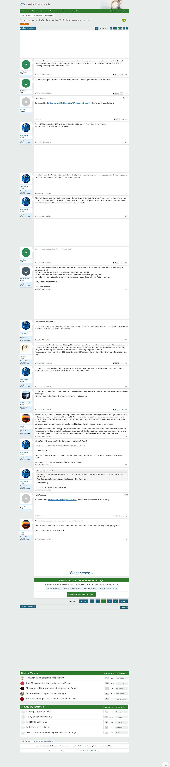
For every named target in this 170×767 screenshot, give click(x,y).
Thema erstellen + (61, 11)
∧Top (165, 764)
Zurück (83, 601)
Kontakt (58, 751)
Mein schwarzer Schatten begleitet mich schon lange (51, 732)
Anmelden (123, 11)
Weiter (123, 601)
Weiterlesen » (81, 572)
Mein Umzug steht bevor (37, 727)
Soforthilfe (74, 11)
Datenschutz (72, 751)
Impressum (64, 751)
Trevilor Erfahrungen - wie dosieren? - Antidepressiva (51, 698)
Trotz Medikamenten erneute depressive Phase (48, 683)
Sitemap (96, 751)
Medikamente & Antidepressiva (43, 741)
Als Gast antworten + (27, 28)
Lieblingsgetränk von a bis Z (39, 711)
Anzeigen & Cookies (83, 751)
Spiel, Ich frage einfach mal (39, 717)
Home (23, 11)
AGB (91, 751)
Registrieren (113, 11)
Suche (50, 11)
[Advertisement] (74, 44)
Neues (42, 11)
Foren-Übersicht (26, 741)
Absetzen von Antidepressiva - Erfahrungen (46, 693)
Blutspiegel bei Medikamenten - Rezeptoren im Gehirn (51, 688)
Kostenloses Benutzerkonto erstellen (81, 594)
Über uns (51, 751)
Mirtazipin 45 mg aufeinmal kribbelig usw (45, 678)
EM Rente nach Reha (36, 722)
